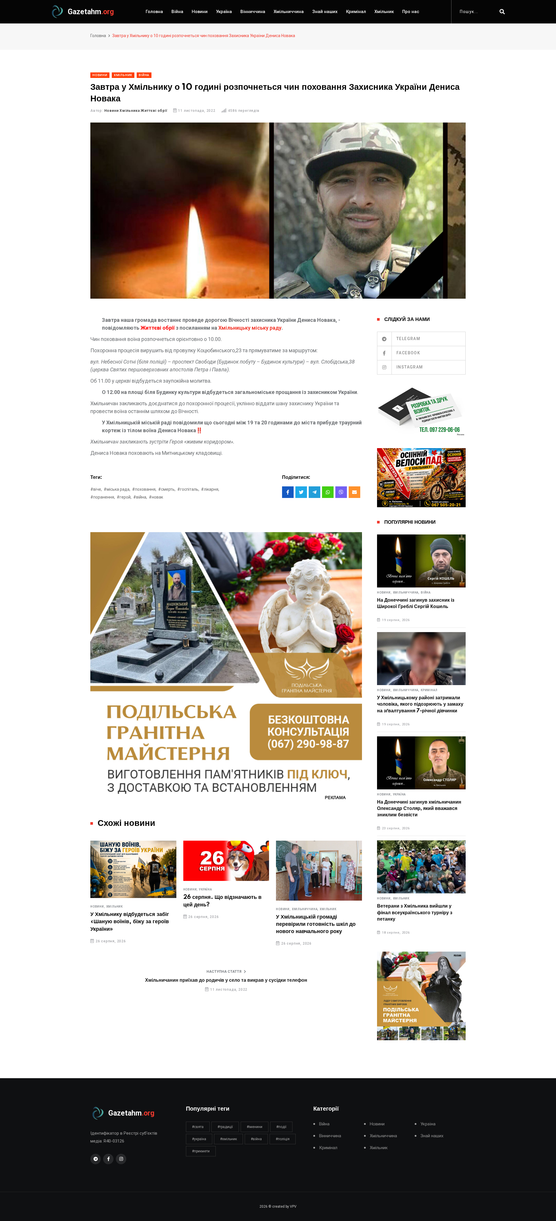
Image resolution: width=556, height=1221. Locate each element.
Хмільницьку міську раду (249, 328)
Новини (200, 11)
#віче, (96, 489)
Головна (154, 11)
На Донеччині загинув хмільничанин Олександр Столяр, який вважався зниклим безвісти (419, 809)
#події (281, 1127)
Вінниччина (252, 11)
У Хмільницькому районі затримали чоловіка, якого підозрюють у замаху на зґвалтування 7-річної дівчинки (420, 704)
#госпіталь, (188, 489)
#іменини (254, 1127)
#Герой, (124, 497)
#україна (199, 1139)
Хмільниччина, (305, 909)
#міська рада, (117, 489)
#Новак (156, 497)
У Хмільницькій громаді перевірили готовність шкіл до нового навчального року (316, 924)
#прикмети (201, 1151)
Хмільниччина (289, 11)
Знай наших (325, 11)
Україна (224, 11)
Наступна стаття (224, 972)
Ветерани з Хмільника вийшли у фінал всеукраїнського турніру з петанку (414, 913)
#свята (198, 1127)
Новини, (97, 906)
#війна (256, 1139)
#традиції (225, 1127)
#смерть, (166, 489)
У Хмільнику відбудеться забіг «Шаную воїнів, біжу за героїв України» (129, 922)
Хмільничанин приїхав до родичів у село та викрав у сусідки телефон (226, 980)
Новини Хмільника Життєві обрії (135, 111)
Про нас (410, 11)
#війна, (140, 497)
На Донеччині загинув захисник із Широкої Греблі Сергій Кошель (415, 603)
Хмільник (384, 11)
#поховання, (144, 489)
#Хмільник (228, 1139)
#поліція (283, 1139)
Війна (177, 11)
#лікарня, (210, 489)
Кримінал (356, 11)
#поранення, (102, 497)
